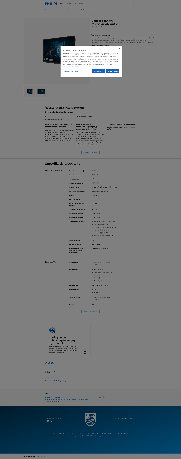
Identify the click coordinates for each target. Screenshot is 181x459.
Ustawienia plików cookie (71, 71)
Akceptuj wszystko (113, 71)
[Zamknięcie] (119, 48)
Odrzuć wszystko (98, 71)
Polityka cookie (74, 66)
